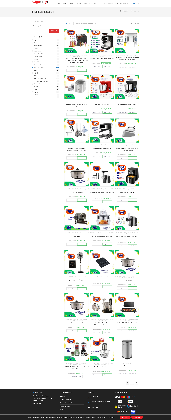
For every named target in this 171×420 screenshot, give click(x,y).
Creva (35, 43)
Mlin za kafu (127, 365)
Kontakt (62, 396)
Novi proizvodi (104, 102)
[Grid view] (66, 23)
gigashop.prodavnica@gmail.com (101, 401)
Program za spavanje (39, 64)
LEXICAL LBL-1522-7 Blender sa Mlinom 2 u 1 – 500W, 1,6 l (76, 367)
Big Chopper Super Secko (101, 367)
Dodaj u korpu (72, 70)
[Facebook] (89, 407)
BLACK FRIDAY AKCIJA (71, 55)
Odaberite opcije (76, 376)
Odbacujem (137, 417)
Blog (61, 409)
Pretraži (54, 30)
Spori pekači (83, 190)
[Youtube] (97, 407)
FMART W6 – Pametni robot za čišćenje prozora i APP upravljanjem (127, 58)
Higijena (128, 55)
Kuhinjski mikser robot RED (102, 104)
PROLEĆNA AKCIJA (104, 146)
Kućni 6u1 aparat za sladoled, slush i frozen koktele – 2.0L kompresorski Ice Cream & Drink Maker (76, 60)
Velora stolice (37, 51)
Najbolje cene (37, 73)
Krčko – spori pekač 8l (76, 192)
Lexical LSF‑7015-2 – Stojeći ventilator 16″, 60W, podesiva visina (76, 280)
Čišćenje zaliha (104, 363)
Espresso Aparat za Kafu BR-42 (102, 148)
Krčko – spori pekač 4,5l (76, 323)
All (138, 23)
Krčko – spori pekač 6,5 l (127, 280)
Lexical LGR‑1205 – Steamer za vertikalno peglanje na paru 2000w (76, 149)
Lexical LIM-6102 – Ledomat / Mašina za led (76, 105)
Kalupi (35, 70)
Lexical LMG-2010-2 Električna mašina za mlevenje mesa (102, 193)
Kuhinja (77, 55)
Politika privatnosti (65, 399)
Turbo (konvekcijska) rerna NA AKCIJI (102, 236)
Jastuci (36, 59)
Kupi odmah (82, 70)
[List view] (70, 23)
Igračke (36, 86)
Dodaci (36, 94)
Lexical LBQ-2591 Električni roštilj (127, 323)
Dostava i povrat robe (66, 403)
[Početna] (120, 11)
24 (133, 23)
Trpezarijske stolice (39, 54)
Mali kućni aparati (134, 11)
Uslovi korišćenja (65, 406)
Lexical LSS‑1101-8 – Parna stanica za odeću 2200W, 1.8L (127, 149)
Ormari (36, 48)
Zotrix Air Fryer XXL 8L (127, 192)
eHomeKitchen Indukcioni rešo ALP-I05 (101, 279)
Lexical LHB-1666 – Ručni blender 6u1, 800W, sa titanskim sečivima (102, 323)
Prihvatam (125, 417)
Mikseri (98, 102)
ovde (112, 417)
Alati (35, 75)
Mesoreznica (76, 236)
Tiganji (36, 97)
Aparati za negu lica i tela (41, 81)
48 (135, 23)
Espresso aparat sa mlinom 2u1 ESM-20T (102, 58)
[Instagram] (93, 407)
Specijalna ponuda (76, 56)
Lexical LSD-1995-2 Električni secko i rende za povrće (127, 237)
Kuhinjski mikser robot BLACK (127, 104)
